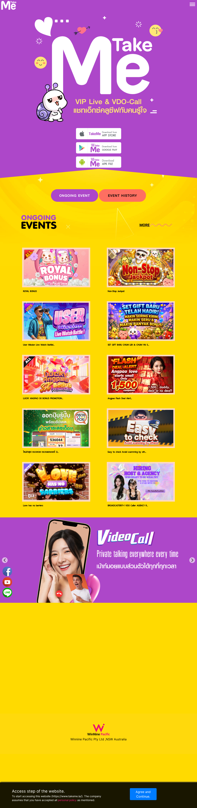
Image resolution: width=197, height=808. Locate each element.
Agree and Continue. (143, 794)
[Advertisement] (176, 138)
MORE (144, 225)
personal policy (67, 800)
